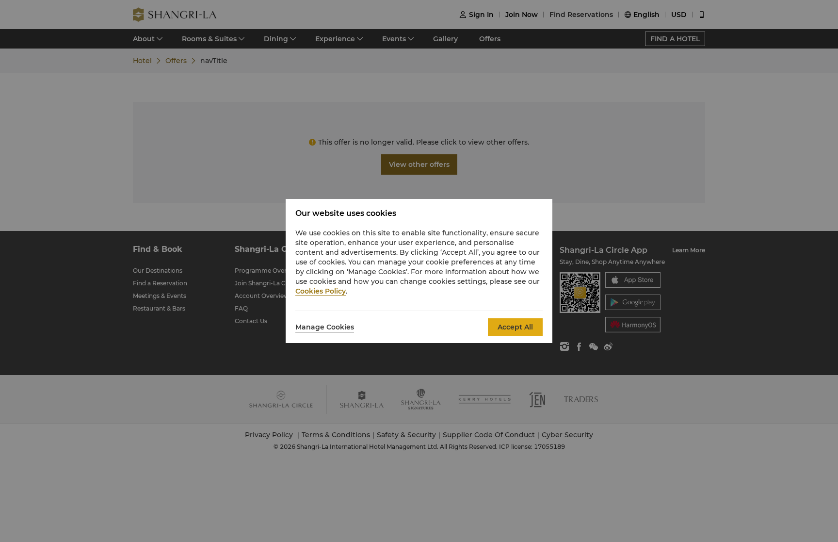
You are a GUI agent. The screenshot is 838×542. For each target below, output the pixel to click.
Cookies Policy (320, 291)
